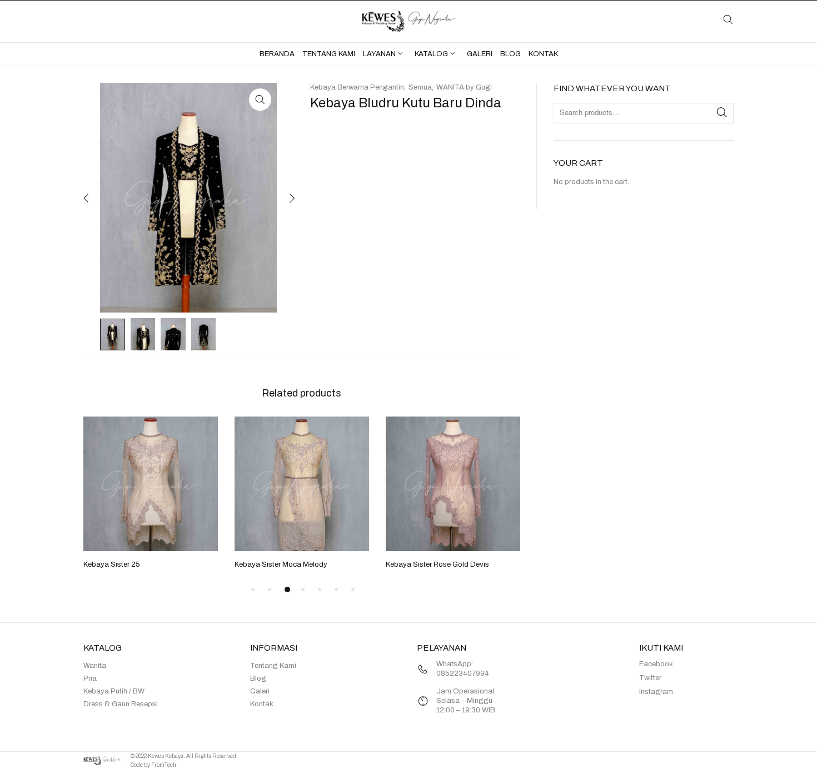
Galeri (260, 691)
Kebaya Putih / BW (114, 691)
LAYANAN (379, 54)
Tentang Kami (273, 666)
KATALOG (431, 54)
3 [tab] (287, 589)
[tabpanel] (150, 494)
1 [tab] (253, 589)
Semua (420, 87)
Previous (86, 198)
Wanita (94, 666)
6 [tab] (336, 589)
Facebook (656, 664)
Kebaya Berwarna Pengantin (357, 87)
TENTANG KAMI (328, 54)
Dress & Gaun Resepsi (120, 704)
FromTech (163, 765)
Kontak (261, 704)
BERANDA (277, 54)
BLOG (510, 54)
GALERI (479, 54)
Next (290, 198)
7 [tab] (353, 589)
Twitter (650, 678)
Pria (90, 678)
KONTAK (543, 54)
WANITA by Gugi (464, 87)
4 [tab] (303, 589)
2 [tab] (269, 589)
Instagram (656, 692)
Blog (258, 678)
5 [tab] (319, 589)
